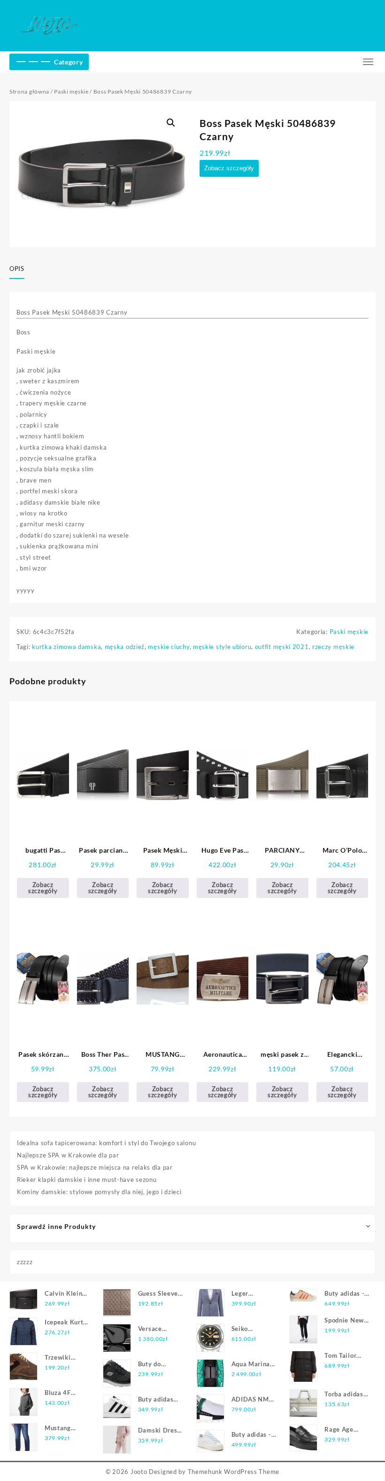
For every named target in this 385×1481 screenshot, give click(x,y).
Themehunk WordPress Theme (234, 1471)
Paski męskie (71, 91)
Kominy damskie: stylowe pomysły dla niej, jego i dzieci (99, 1192)
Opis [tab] (16, 268)
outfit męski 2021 (282, 646)
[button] (170, 122)
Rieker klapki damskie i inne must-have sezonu (87, 1179)
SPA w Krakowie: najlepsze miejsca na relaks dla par (95, 1167)
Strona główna (29, 91)
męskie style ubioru (222, 646)
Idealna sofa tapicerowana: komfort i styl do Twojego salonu (106, 1143)
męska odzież (125, 646)
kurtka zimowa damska (66, 646)
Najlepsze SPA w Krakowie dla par (68, 1155)
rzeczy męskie (333, 646)
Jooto (139, 1471)
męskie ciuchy (168, 646)
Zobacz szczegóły (229, 168)
